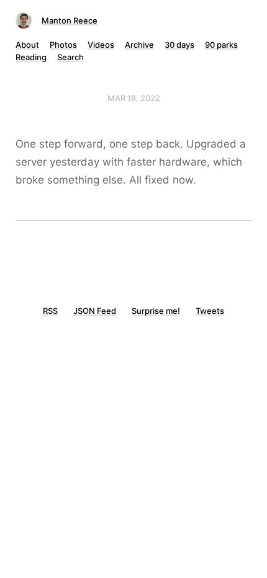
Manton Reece (69, 20)
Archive (139, 45)
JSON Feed (94, 311)
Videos (101, 45)
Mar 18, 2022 (133, 98)
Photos (63, 45)
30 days (179, 45)
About (27, 45)
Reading (31, 57)
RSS (50, 311)
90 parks (221, 45)
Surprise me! (156, 311)
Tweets (210, 311)
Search (70, 57)
